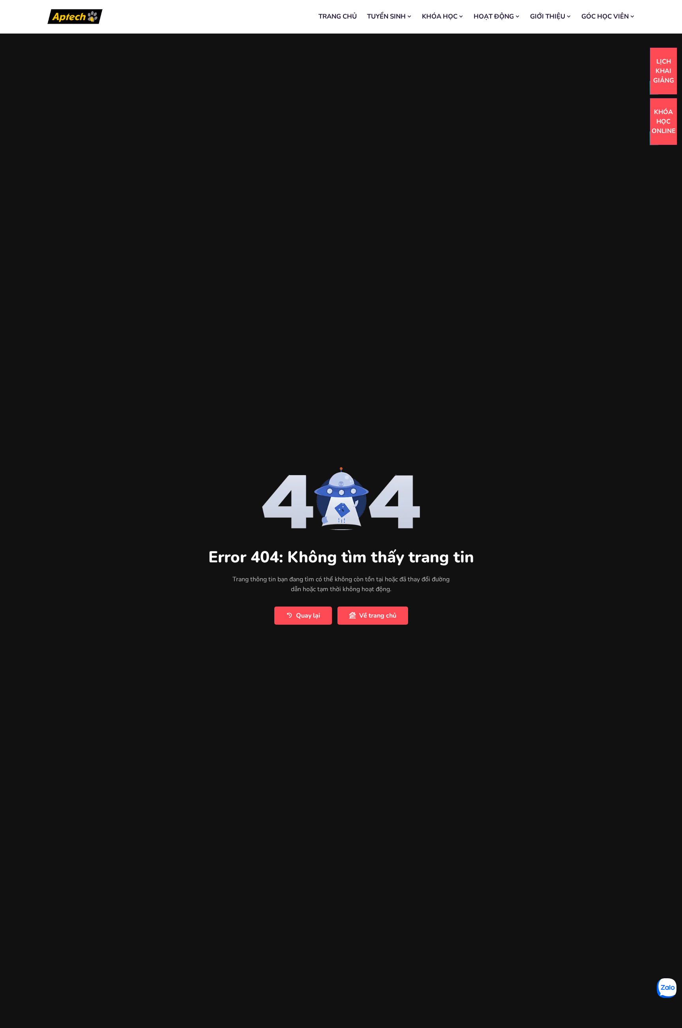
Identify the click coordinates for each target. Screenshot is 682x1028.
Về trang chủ (377, 615)
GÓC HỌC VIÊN (605, 16)
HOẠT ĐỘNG (494, 16)
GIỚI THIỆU (547, 16)
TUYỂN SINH (386, 16)
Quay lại (308, 615)
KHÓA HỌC (439, 16)
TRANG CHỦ (338, 16)
